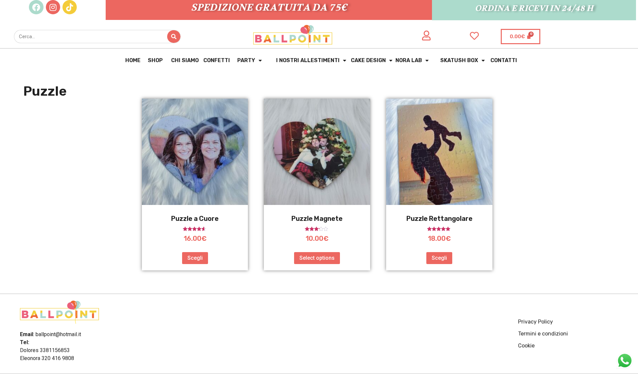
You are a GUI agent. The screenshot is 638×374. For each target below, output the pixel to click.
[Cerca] (173, 36)
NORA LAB (408, 60)
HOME (132, 60)
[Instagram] (53, 7)
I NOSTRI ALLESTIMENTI (307, 60)
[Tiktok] (69, 7)
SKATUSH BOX (459, 60)
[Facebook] (36, 7)
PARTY (246, 60)
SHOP (154, 60)
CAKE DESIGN (368, 60)
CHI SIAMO (183, 60)
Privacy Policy (535, 322)
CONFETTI (216, 60)
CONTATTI (502, 60)
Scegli (195, 258)
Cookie (526, 345)
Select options (317, 258)
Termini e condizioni (543, 333)
